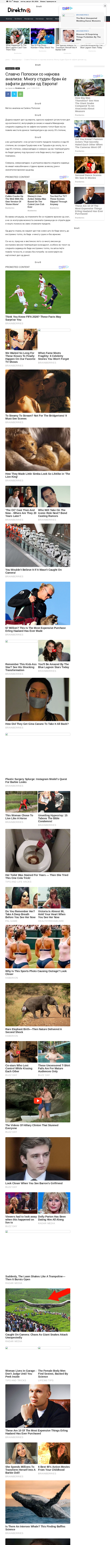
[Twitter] (14, 94)
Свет (17, 68)
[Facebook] (8, 94)
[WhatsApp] (20, 94)
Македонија (17, 59)
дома (7, 59)
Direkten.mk (20, 88)
